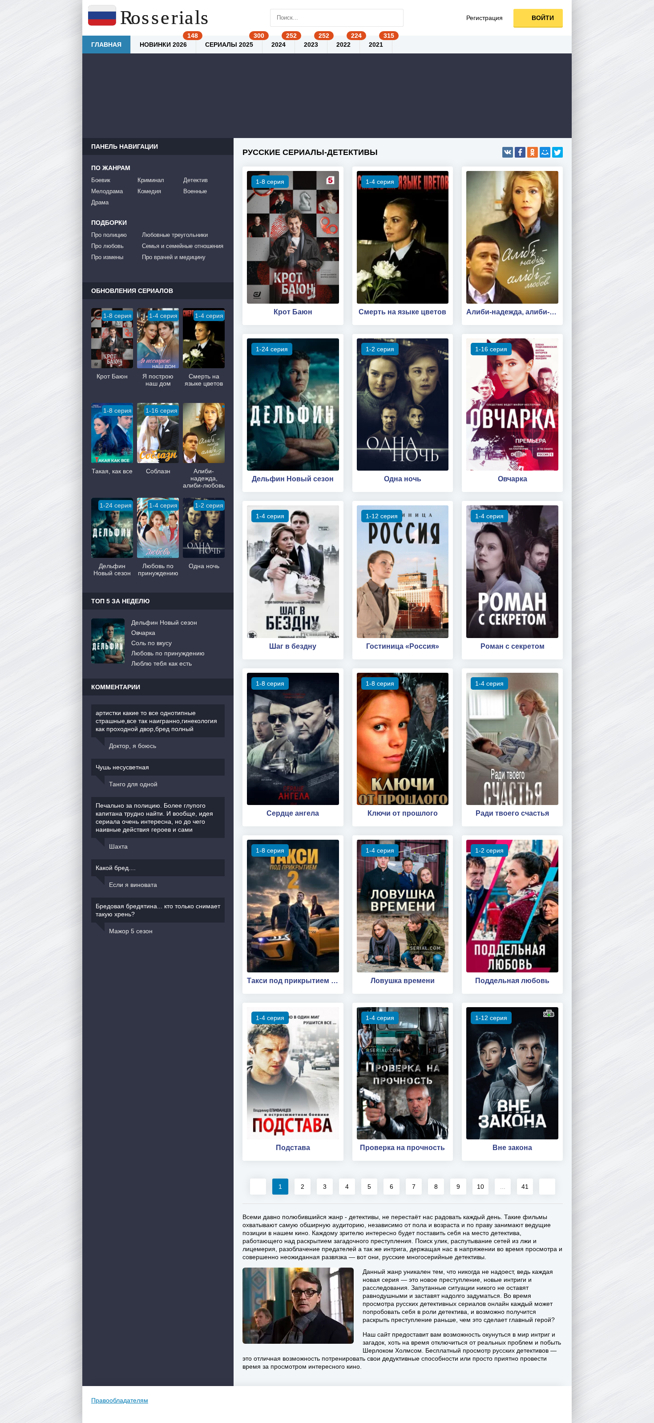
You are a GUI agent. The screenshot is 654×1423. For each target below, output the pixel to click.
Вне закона (512, 1147)
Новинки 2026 (163, 44)
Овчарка (512, 479)
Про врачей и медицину (174, 257)
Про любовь (107, 246)
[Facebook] (520, 152)
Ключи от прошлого (402, 813)
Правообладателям (119, 1400)
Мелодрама (107, 191)
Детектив (195, 180)
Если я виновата (133, 884)
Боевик (100, 180)
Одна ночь (402, 479)
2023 (311, 44)
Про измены (107, 257)
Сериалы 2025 (229, 44)
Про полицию (109, 235)
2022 (343, 44)
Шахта (118, 846)
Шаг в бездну (292, 646)
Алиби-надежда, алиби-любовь (512, 312)
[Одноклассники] (532, 152)
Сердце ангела (292, 813)
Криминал (150, 180)
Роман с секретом (512, 646)
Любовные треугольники (175, 235)
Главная (106, 44)
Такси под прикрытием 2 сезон (293, 980)
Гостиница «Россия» (402, 646)
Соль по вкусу (151, 642)
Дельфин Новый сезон (293, 479)
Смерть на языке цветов (402, 312)
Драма (100, 202)
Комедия (149, 191)
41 (525, 1186)
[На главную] (149, 18)
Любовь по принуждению (168, 653)
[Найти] (395, 18)
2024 (278, 44)
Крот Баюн (293, 312)
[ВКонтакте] (507, 152)
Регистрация (484, 17)
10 (480, 1186)
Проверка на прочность (402, 1147)
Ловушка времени (403, 980)
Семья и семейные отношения (182, 246)
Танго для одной (133, 784)
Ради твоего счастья (512, 813)
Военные (195, 191)
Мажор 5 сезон (131, 931)
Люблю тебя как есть (161, 663)
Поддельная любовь (512, 980)
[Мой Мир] (545, 152)
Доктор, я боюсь (132, 745)
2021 (376, 44)
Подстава (293, 1147)
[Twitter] (557, 152)
